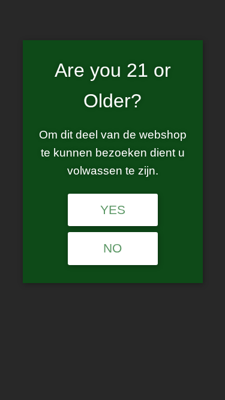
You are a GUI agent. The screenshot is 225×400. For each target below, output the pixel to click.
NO (112, 248)
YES (112, 210)
